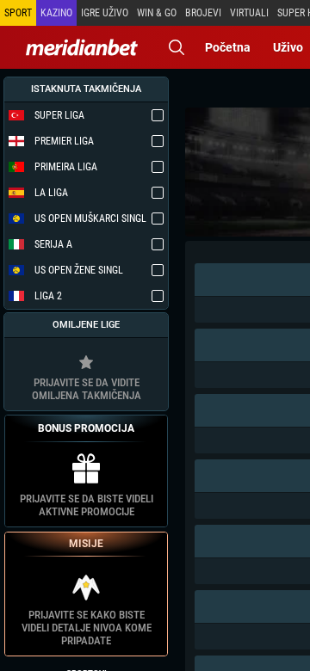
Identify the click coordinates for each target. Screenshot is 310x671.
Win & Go (157, 13)
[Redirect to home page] (82, 47)
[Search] (176, 47)
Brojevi (203, 13)
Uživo (288, 47)
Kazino (56, 13)
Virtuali (249, 13)
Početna (228, 47)
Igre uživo (104, 13)
